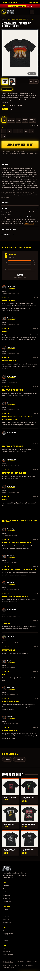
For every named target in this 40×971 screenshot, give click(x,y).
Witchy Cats (6, 898)
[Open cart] (32, 12)
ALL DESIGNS (20, 759)
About (4, 948)
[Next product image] (36, 81)
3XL (32, 131)
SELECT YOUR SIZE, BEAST (20, 145)
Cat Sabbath (6, 892)
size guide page (29, 223)
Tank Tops (6, 916)
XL (20, 131)
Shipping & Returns (8, 933)
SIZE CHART (34, 125)
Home (3, 19)
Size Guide (6, 937)
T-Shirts (5, 909)
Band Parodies (7, 901)
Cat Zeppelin (6, 895)
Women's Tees (7, 922)
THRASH (7, 759)
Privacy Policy (7, 951)
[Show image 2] (12, 81)
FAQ (4, 930)
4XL (4, 136)
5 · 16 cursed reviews (11, 105)
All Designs (6, 885)
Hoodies (5, 913)
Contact (5, 940)
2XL (26, 131)
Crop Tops (6, 919)
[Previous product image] (31, 81)
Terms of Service (8, 954)
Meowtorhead (7, 889)
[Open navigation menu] (36, 12)
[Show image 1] (4, 81)
